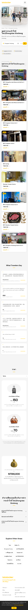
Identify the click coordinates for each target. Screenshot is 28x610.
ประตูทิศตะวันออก (8, 556)
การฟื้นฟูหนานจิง (9, 552)
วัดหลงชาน (10, 560)
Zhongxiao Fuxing (8, 549)
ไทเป (6, 28)
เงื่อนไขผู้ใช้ (17, 590)
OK (14, 608)
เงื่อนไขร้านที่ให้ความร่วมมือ (20, 593)
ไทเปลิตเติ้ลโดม (10, 563)
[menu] (25, 2)
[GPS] (18, 43)
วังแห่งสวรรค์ (19, 552)
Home (3, 28)
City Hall (19, 563)
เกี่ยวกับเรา (5, 587)
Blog (4, 590)
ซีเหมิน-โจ (17, 545)
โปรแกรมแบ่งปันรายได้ (20, 587)
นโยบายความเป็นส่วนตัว (18, 605)
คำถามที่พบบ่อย (6, 592)
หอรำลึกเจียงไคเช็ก (20, 556)
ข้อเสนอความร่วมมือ (7, 595)
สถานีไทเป (18, 560)
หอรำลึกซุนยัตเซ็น (20, 549)
